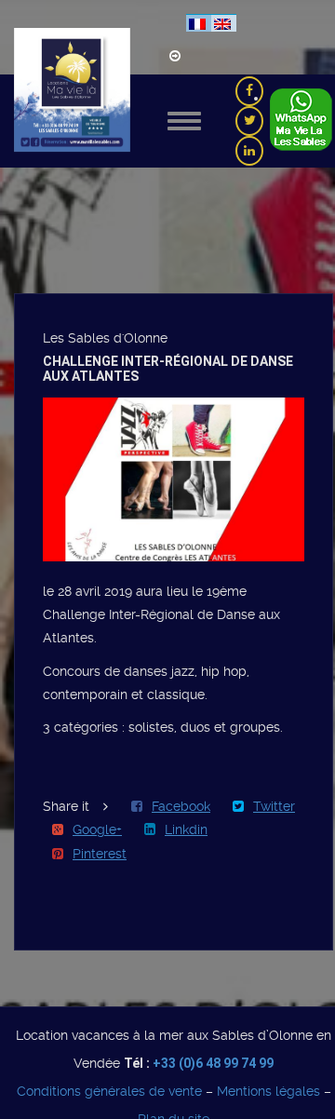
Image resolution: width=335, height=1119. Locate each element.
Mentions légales (268, 1091)
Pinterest (100, 853)
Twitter (274, 806)
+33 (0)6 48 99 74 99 (213, 1063)
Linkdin (186, 829)
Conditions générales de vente (109, 1091)
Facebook (181, 806)
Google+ (97, 829)
